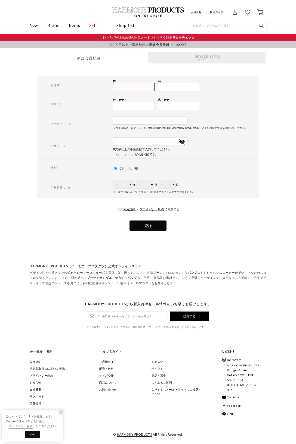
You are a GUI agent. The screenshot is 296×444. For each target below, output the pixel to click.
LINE (230, 414)
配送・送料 (106, 368)
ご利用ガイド (215, 12)
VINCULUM (235, 380)
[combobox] (150, 121)
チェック (188, 37)
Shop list (125, 25)
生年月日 (60, 187)
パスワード (58, 146)
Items (74, 25)
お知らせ (35, 382)
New (34, 25)
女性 (122, 168)
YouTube (233, 397)
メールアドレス (61, 124)
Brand (53, 25)
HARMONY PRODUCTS (243, 365)
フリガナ (57, 104)
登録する (189, 316)
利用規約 (129, 209)
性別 (54, 168)
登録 (148, 225)
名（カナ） (165, 99)
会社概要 (35, 389)
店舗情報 (35, 403)
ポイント (157, 368)
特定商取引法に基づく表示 (47, 368)
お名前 (55, 85)
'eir (229, 389)
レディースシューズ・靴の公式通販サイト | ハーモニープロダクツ (148, 12)
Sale (93, 25)
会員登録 (196, 12)
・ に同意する (151, 209)
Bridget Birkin (237, 370)
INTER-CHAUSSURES (241, 385)
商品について (108, 382)
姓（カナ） (120, 99)
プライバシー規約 (152, 209)
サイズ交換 (106, 375)
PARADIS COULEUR (240, 375)
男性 (136, 168)
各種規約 (35, 361)
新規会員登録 (159, 45)
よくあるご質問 (161, 382)
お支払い (157, 361)
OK (32, 434)
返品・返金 (158, 375)
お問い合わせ (108, 389)
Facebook (234, 405)
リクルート (37, 396)
